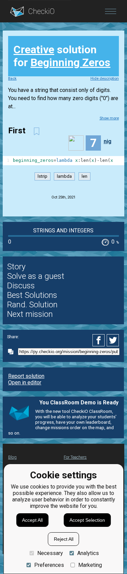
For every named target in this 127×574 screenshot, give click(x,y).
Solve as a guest (35, 276)
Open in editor (24, 382)
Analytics (88, 553)
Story (16, 266)
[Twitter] (113, 340)
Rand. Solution (32, 304)
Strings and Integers (63, 230)
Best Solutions (32, 295)
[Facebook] (99, 340)
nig (107, 141)
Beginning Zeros (70, 62)
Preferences (49, 565)
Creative (34, 49)
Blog (12, 457)
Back (12, 78)
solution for (62, 56)
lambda (64, 176)
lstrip (42, 176)
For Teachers (75, 457)
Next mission (30, 314)
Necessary (50, 553)
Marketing (90, 565)
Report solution (26, 376)
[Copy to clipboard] (12, 351)
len (84, 176)
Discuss (21, 285)
